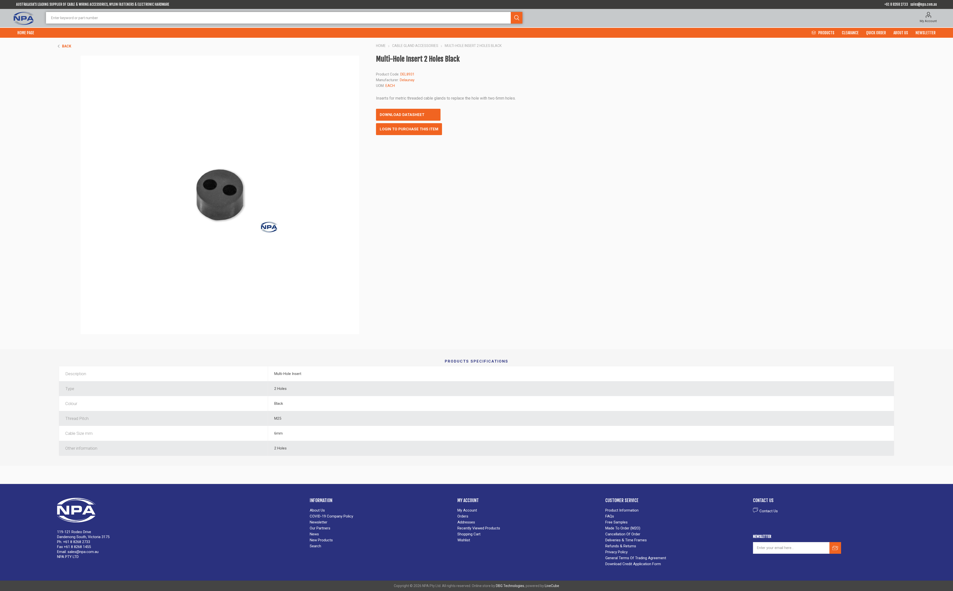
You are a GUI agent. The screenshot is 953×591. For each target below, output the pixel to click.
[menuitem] (381, 510)
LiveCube (552, 586)
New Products (321, 540)
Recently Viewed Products (478, 528)
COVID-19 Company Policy (331, 516)
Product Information (622, 510)
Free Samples (616, 522)
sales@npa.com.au (923, 4)
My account (467, 510)
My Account (928, 21)
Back (66, 46)
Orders (462, 516)
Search (516, 18)
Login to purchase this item (409, 129)
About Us (317, 510)
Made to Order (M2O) (622, 528)
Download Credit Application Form (633, 564)
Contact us (768, 511)
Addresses (466, 522)
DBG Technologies (510, 586)
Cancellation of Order (622, 534)
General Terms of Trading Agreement (635, 558)
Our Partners (320, 528)
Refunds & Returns (620, 546)
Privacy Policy (616, 552)
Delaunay (407, 80)
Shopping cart (468, 534)
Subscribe (835, 548)
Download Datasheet (402, 114)
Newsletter (318, 522)
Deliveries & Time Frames (626, 540)
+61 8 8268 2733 (896, 4)
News (314, 534)
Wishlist (463, 540)
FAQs (609, 516)
